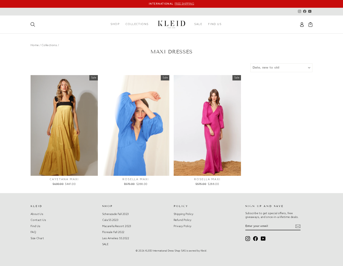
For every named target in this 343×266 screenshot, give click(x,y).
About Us (37, 214)
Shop (115, 24)
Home (35, 45)
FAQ (33, 232)
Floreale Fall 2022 (113, 232)
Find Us (35, 226)
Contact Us (38, 220)
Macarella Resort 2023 (116, 226)
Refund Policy (182, 220)
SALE (198, 24)
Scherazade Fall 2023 (115, 214)
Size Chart (37, 238)
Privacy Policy (183, 226)
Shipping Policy (183, 214)
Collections (137, 24)
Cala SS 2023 (110, 220)
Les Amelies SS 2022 (115, 238)
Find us (215, 24)
